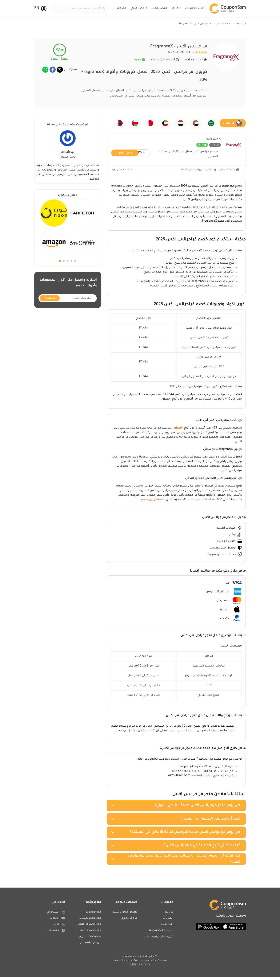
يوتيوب (54, 918)
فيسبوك (53, 930)
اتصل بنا (167, 918)
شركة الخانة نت (122, 960)
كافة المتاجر (223, 24)
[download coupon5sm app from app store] (233, 926)
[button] (43, 8)
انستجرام (53, 912)
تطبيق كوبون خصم (124, 912)
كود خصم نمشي (90, 918)
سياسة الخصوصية (160, 930)
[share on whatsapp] (45, 70)
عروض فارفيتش (90, 942)
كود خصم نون (92, 912)
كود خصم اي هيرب (89, 924)
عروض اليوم (139, 8)
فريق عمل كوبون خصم (158, 936)
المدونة (121, 8)
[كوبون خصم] (228, 8)
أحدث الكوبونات (195, 8)
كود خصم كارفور (90, 930)
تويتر (56, 924)
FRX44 (130, 152)
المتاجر (176, 8)
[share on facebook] (53, 70)
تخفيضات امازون (90, 936)
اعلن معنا (167, 924)
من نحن (168, 912)
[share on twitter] (60, 70)
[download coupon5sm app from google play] (208, 926)
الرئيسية (241, 24)
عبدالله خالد (67, 152)
